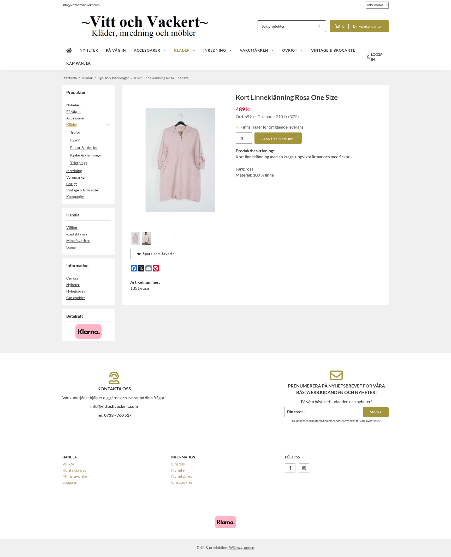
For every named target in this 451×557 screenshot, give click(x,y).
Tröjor (75, 132)
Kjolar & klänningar (86, 155)
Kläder (182, 50)
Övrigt (289, 50)
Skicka (376, 412)
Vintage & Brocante (333, 50)
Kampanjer (78, 63)
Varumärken (254, 50)
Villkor (72, 227)
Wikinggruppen (241, 547)
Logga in (73, 247)
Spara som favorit (157, 254)
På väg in (116, 50)
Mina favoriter (78, 240)
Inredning (214, 50)
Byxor (75, 140)
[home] (69, 50)
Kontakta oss (76, 234)
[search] (318, 26)
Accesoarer (147, 50)
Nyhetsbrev (75, 291)
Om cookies (75, 297)
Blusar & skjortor (84, 147)
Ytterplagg (78, 162)
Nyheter (89, 50)
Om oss (72, 278)
